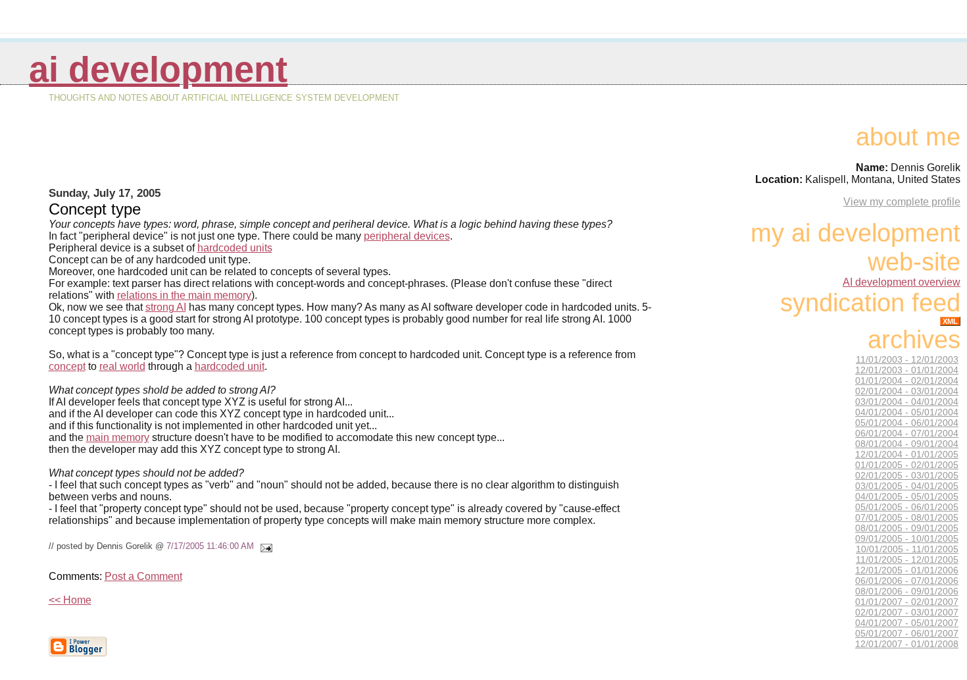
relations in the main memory (184, 295)
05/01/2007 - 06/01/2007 (906, 633)
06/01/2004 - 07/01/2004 (906, 433)
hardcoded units (234, 247)
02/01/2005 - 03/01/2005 (906, 475)
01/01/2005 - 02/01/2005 (906, 464)
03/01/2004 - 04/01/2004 (906, 401)
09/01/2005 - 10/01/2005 (906, 538)
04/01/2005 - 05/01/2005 (906, 496)
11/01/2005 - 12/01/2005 (907, 559)
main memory (117, 437)
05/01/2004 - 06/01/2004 (906, 422)
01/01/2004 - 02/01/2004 (906, 380)
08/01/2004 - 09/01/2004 (906, 443)
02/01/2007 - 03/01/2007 (906, 612)
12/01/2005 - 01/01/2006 (906, 570)
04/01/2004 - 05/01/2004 (906, 412)
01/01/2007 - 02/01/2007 (906, 601)
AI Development (158, 69)
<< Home (70, 600)
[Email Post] (264, 546)
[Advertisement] (353, 155)
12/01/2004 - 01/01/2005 (906, 454)
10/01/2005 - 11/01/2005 (907, 549)
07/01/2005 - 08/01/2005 (906, 517)
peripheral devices (407, 236)
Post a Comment (143, 576)
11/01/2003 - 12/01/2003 (907, 359)
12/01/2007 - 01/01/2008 (906, 644)
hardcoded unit (229, 366)
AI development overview (901, 282)
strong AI (165, 307)
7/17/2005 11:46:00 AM (210, 546)
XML (950, 321)
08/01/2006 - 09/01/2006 (906, 591)
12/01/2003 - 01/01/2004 (906, 370)
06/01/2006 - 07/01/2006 (906, 580)
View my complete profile (901, 201)
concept (67, 366)
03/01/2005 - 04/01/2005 (906, 486)
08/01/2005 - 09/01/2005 (906, 528)
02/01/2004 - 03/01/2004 (906, 391)
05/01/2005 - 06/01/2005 (906, 507)
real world (122, 366)
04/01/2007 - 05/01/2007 (906, 622)
